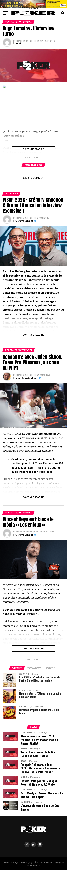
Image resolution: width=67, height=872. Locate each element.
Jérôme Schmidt (24, 221)
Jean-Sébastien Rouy (26, 378)
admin (19, 43)
